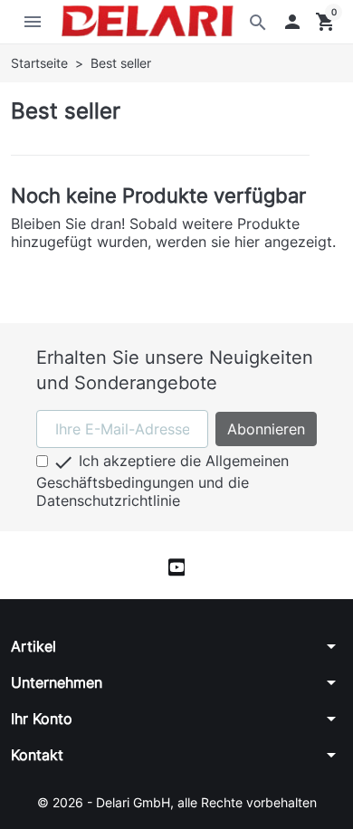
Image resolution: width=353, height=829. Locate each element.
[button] (292, 22)
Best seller (65, 111)
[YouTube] (177, 565)
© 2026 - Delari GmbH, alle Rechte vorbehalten (177, 802)
